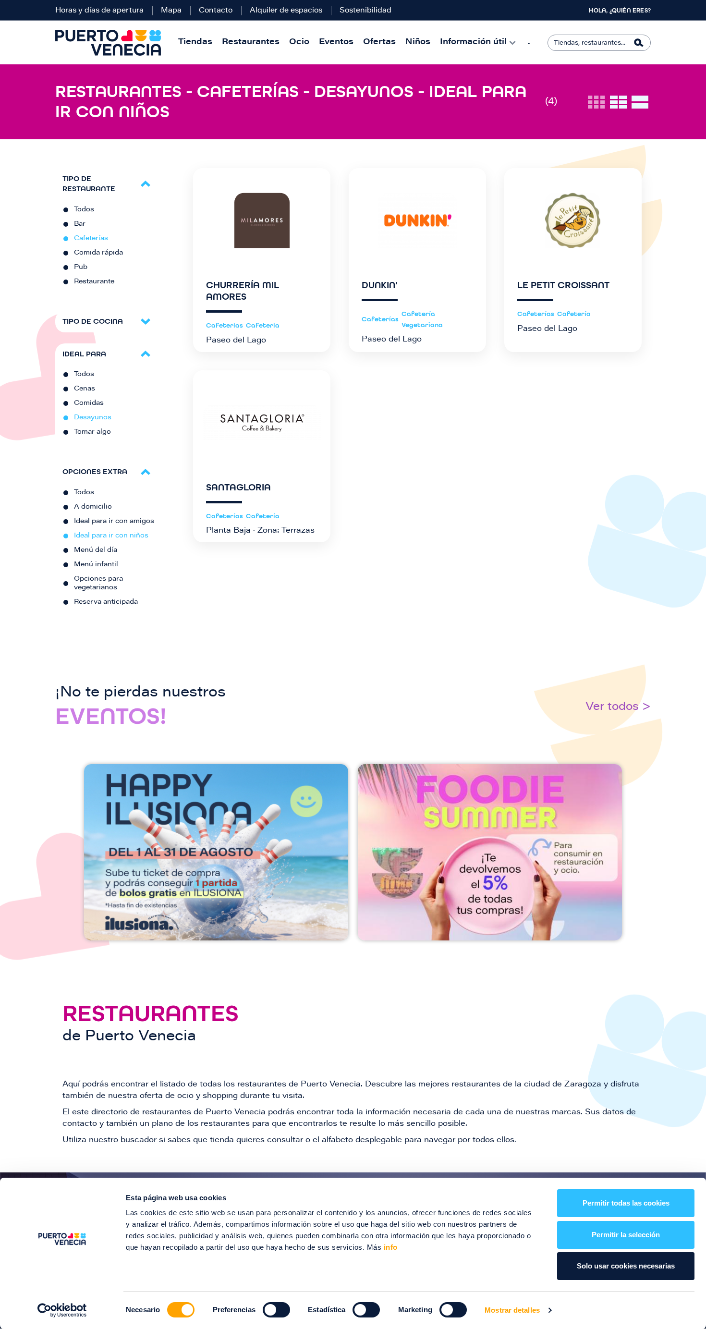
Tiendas (195, 42)
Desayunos (92, 418)
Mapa (171, 10)
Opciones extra (94, 471)
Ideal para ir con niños (111, 536)
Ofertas (379, 42)
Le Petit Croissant (563, 285)
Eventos (336, 42)
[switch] (276, 1309)
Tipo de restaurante (88, 183)
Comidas (89, 403)
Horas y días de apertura (99, 10)
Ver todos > (618, 707)
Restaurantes (251, 42)
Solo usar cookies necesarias (626, 1266)
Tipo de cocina (92, 321)
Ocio (299, 42)
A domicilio (93, 507)
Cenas (84, 389)
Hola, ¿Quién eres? (620, 10)
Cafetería (263, 325)
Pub (80, 267)
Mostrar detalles (512, 1310)
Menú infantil (96, 564)
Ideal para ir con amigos (114, 521)
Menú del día (95, 550)
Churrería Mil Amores (242, 291)
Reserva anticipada (106, 602)
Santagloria (238, 487)
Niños (417, 42)
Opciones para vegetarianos (98, 583)
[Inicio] (108, 42)
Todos (84, 210)
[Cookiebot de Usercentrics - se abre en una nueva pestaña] (62, 1310)
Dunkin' (380, 285)
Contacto (215, 10)
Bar (79, 224)
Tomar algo (92, 432)
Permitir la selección (626, 1235)
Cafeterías (91, 238)
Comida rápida (98, 253)
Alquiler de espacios (286, 10)
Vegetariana (422, 325)
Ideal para (84, 353)
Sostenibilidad (365, 10)
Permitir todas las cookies (626, 1203)
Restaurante (94, 282)
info (389, 1247)
